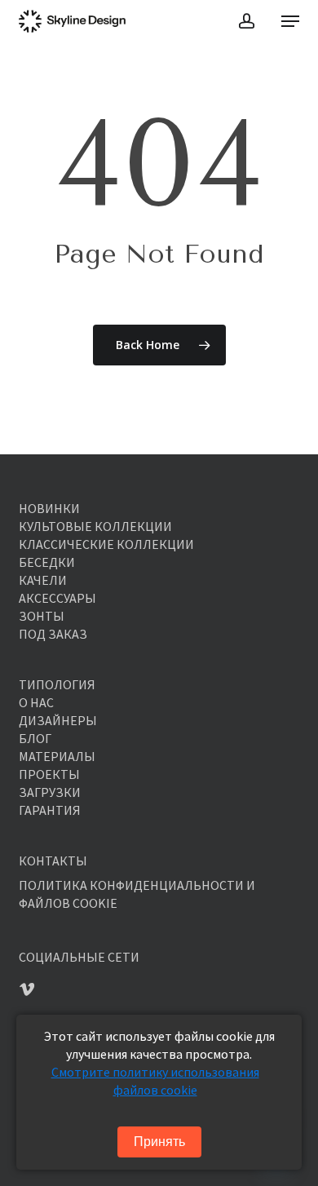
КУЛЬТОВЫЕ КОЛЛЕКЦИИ (95, 526)
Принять (159, 1141)
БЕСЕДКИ (47, 562)
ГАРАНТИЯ (50, 810)
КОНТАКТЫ (53, 860)
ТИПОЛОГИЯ (57, 684)
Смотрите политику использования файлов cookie (155, 1081)
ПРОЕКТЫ (49, 774)
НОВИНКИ (49, 508)
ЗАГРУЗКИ (50, 792)
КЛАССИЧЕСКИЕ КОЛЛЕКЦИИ (106, 544)
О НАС (36, 702)
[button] (290, 21)
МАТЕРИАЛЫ (57, 756)
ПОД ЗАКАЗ (53, 634)
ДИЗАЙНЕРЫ (58, 720)
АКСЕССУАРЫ (57, 598)
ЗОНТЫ (41, 616)
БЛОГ (35, 738)
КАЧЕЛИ (43, 580)
